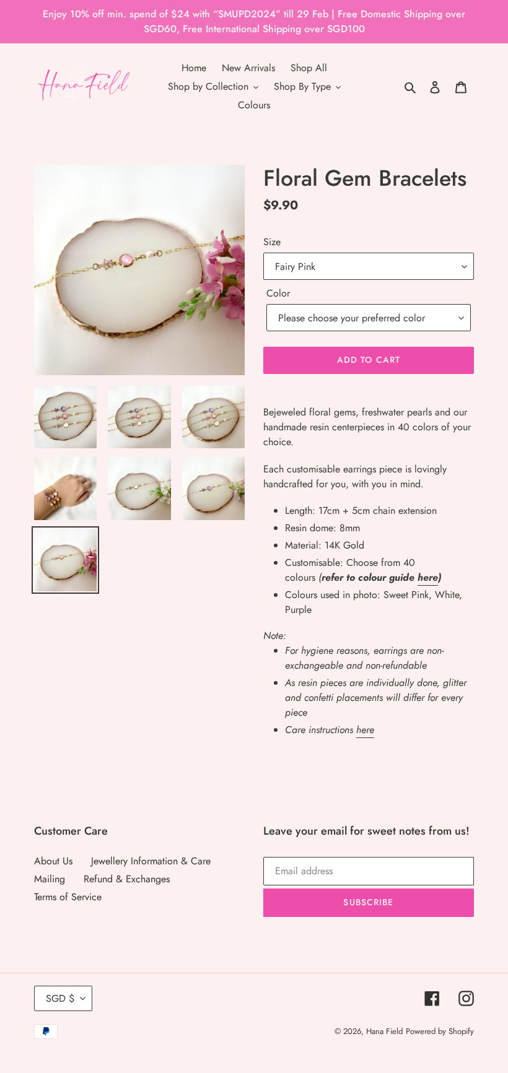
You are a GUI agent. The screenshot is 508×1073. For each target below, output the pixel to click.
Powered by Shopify (440, 1031)
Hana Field (384, 1031)
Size (272, 242)
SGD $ (60, 998)
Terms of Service (68, 897)
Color (278, 293)
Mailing (49, 879)
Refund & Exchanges (127, 879)
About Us (53, 861)
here (428, 577)
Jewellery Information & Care (151, 861)
